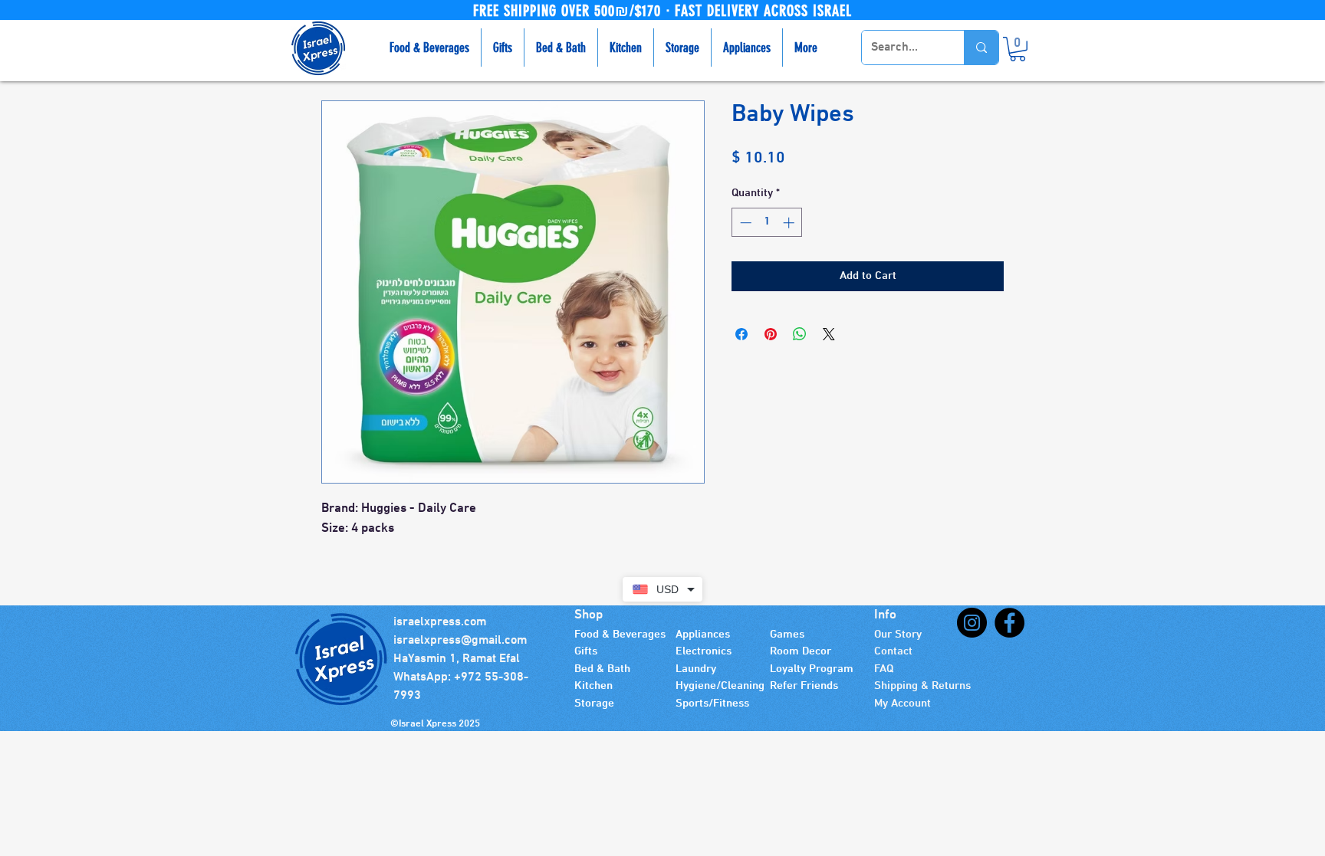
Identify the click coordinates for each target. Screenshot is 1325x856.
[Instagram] (972, 623)
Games (787, 634)
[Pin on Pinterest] (770, 334)
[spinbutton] (767, 222)
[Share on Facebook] (741, 334)
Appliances (703, 634)
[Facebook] (1009, 623)
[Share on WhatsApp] (800, 334)
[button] (1017, 49)
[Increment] (790, 222)
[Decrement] (744, 222)
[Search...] (981, 47)
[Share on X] (829, 334)
